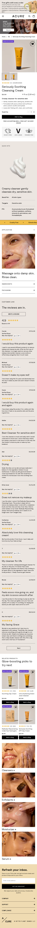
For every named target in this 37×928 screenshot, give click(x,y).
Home (4, 36)
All (9, 36)
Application (7, 230)
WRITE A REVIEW (13, 314)
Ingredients (7, 284)
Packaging (6, 290)
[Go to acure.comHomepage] (18, 16)
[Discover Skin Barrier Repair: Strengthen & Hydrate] (18, 26)
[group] (5, 76)
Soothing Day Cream (9, 693)
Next (18, 648)
